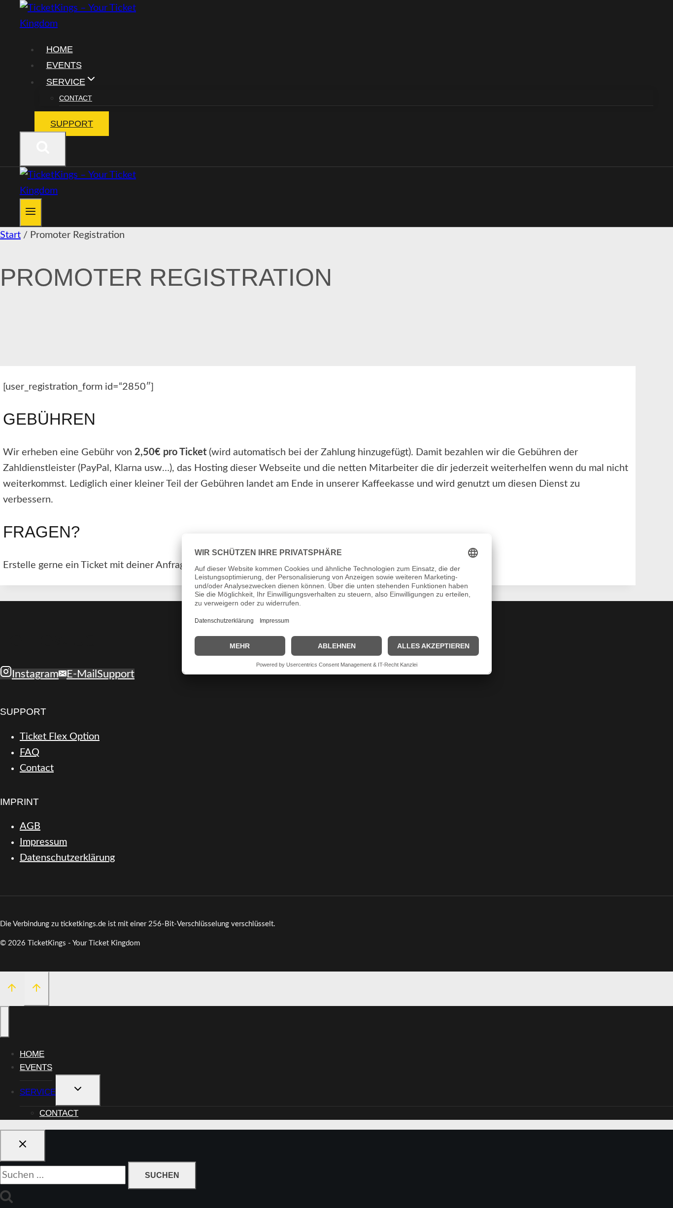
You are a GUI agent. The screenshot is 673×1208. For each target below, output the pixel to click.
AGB (30, 826)
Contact (75, 98)
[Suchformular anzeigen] (43, 149)
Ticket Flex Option (60, 736)
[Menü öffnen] (31, 213)
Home (59, 49)
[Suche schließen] (22, 1145)
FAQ (29, 752)
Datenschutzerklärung (67, 858)
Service (38, 1092)
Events (64, 65)
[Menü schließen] (4, 1022)
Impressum (43, 842)
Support (71, 124)
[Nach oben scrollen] (12, 989)
